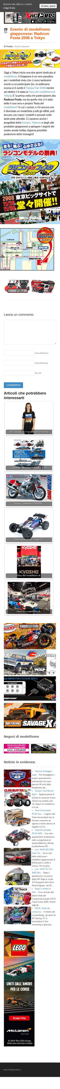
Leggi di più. (9, 7)
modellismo (10, 76)
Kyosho (26, 122)
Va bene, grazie (48, 6)
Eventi (17, 46)
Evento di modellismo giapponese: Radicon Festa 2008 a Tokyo (30, 33)
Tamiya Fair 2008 (36, 88)
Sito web (38, 373)
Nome (41, 353)
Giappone (25, 46)
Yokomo (36, 122)
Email (41, 363)
